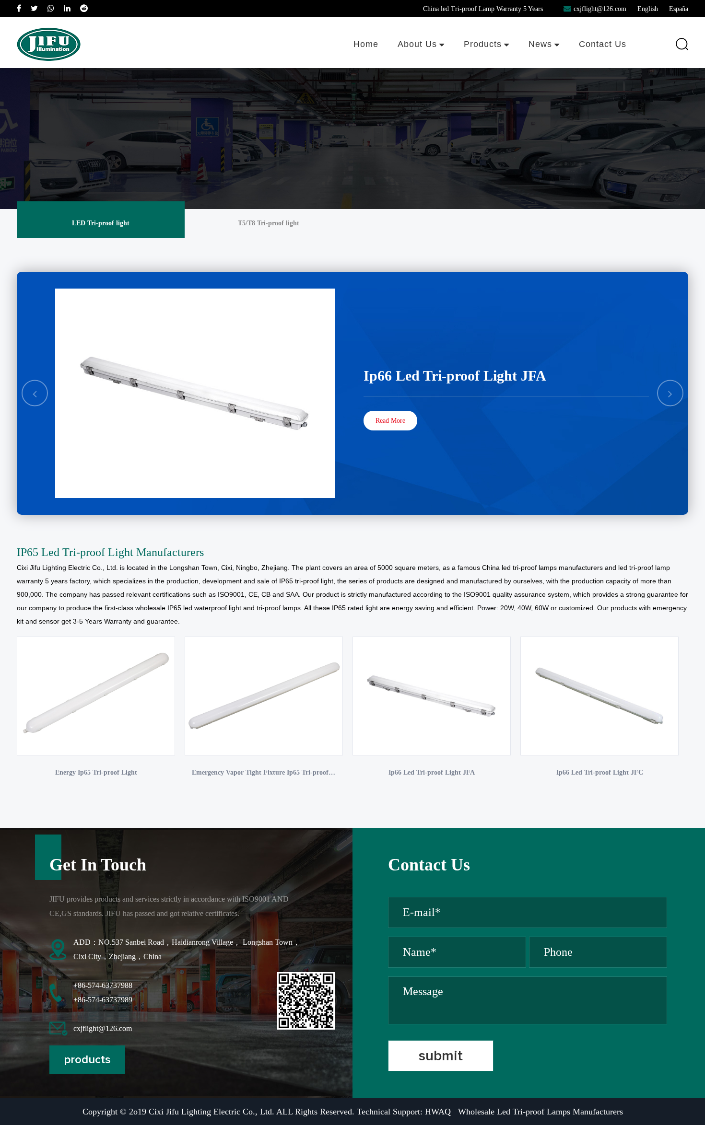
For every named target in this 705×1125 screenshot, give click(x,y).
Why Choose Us (419, 65)
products (87, 1060)
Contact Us (602, 44)
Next (670, 393)
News (540, 44)
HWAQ (438, 1111)
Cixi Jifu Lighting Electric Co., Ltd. (67, 567)
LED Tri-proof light (489, 65)
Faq (432, 61)
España (678, 8)
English (647, 8)
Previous (35, 393)
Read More (390, 420)
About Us (417, 44)
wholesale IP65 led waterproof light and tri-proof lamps (218, 608)
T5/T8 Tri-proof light (491, 67)
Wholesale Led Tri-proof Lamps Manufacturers (540, 1111)
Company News (549, 67)
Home (365, 44)
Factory (434, 64)
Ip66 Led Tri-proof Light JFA (455, 375)
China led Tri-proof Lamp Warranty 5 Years (483, 8)
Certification (433, 62)
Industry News (547, 65)
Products (483, 44)
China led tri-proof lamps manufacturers (542, 567)
